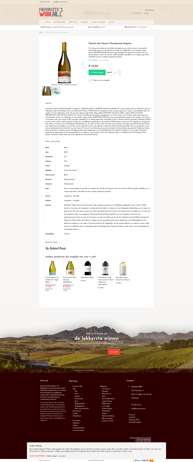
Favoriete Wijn (77, 386)
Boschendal (105, 411)
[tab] (98, 103)
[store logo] (50, 12)
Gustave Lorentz (107, 421)
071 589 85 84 (136, 405)
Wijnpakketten (79, 406)
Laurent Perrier (107, 401)
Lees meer (62, 456)
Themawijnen (77, 416)
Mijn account (137, 13)
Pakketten (76, 423)
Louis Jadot (106, 406)
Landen (75, 413)
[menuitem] (111, 22)
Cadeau (75, 425)
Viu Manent (106, 389)
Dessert (77, 396)
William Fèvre (106, 403)
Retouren (132, 415)
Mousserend (79, 398)
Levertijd (132, 417)
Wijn (74, 389)
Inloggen (146, 13)
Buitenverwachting (108, 416)
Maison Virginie (107, 408)
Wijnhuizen (103, 386)
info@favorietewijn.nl (138, 408)
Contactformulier (78, 430)
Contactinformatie (79, 428)
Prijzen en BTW (134, 420)
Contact (130, 381)
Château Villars (87, 277)
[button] (82, 64)
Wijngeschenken (80, 403)
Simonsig (105, 391)
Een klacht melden (135, 422)
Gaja (103, 396)
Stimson (104, 413)
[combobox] (96, 12)
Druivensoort (77, 411)
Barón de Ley (106, 394)
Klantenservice (149, 10)
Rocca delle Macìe (108, 398)
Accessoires (76, 420)
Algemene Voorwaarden (44, 460)
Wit (76, 391)
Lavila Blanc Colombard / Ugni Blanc (52, 280)
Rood (76, 394)
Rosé (76, 401)
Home (40, 32)
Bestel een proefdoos (82, 408)
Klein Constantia (107, 418)
